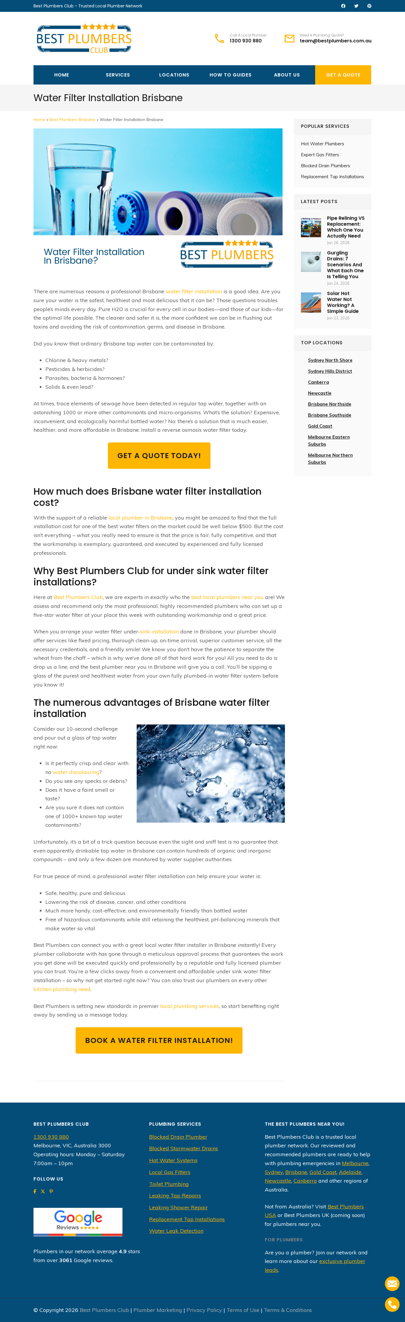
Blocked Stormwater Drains (183, 1148)
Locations (174, 74)
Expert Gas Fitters (320, 154)
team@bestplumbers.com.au (335, 41)
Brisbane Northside (329, 404)
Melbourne (355, 1163)
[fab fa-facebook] (343, 6)
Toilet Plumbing (169, 1184)
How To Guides (231, 74)
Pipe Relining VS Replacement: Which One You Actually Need (346, 227)
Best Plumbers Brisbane (72, 119)
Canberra (305, 1180)
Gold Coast (320, 426)
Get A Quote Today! (159, 455)
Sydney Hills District (330, 371)
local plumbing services (189, 1006)
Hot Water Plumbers (322, 143)
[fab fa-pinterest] (369, 6)
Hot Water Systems (173, 1160)
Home (61, 74)
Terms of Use (243, 1310)
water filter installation (194, 291)
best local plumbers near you (227, 597)
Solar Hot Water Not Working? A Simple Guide (343, 302)
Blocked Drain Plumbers (325, 165)
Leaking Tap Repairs (175, 1195)
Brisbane (162, 517)
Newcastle (319, 393)
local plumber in (130, 517)
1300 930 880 (246, 41)
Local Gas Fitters (169, 1172)
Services (118, 74)
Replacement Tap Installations (332, 176)
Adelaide (350, 1172)
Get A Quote (343, 74)
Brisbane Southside (329, 415)
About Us (287, 74)
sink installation (159, 631)
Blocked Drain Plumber (178, 1136)
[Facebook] (35, 1191)
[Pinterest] (51, 1191)
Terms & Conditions (288, 1310)
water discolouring (76, 772)
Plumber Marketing (157, 1310)
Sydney (274, 1172)
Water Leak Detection (176, 1230)
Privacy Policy (204, 1310)
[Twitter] (43, 1191)
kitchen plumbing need (62, 989)
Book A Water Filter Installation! (159, 1040)
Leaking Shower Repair (178, 1207)
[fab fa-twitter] (356, 6)
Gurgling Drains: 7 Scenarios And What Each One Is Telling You (345, 264)
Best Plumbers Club (78, 597)
